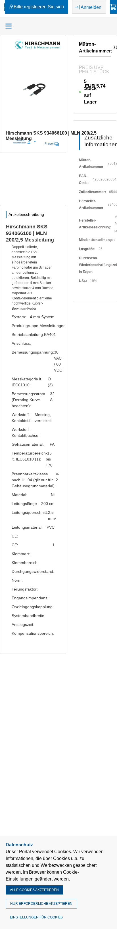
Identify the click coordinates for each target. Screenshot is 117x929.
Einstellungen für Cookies (36, 917)
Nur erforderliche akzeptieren (41, 904)
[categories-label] (8, 26)
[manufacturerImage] (37, 47)
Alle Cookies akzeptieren (34, 890)
